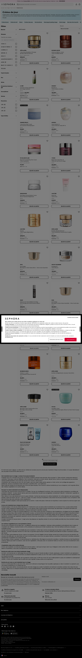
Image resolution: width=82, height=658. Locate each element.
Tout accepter (71, 339)
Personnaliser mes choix (56, 339)
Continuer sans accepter (72, 317)
